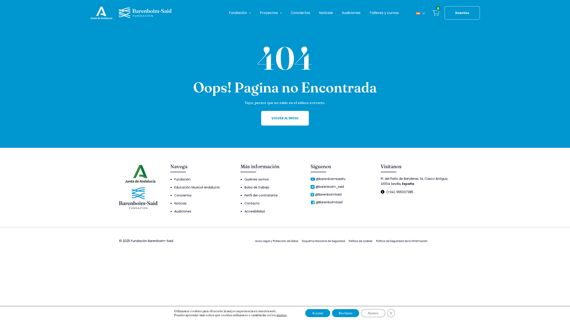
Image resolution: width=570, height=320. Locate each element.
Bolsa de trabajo (256, 187)
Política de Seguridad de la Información (402, 241)
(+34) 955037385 (399, 192)
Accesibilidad (254, 211)
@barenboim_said (330, 186)
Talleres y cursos (384, 12)
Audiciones (351, 12)
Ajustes (373, 313)
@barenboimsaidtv (331, 179)
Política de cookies (361, 241)
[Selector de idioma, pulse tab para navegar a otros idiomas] (420, 13)
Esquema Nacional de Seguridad (323, 241)
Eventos (462, 13)
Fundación (238, 12)
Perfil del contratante (261, 195)
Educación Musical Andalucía (197, 187)
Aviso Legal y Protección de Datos (276, 241)
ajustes (282, 315)
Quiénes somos (256, 179)
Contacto (252, 203)
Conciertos (300, 12)
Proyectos (269, 12)
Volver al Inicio (285, 118)
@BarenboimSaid (328, 194)
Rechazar (345, 313)
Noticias (326, 12)
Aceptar (318, 313)
